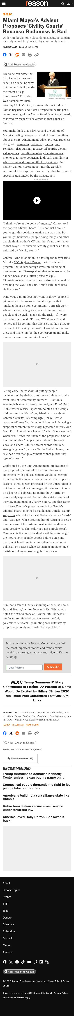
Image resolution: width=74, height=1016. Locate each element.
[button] (70, 3)
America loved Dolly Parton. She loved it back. (33, 819)
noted (6, 614)
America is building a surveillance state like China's (36, 797)
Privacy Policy (53, 981)
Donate (7, 917)
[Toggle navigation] (4, 3)
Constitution (32, 725)
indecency (37, 144)
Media (6, 945)
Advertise (8, 924)
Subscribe (53, 667)
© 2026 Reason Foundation (17, 981)
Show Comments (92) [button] (21, 758)
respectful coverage (31, 119)
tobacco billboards (44, 148)
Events (7, 897)
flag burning (23, 148)
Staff (6, 903)
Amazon (8, 952)
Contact (7, 938)
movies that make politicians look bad (27, 157)
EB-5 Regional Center (27, 262)
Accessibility (39, 981)
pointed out (50, 409)
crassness (23, 144)
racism (49, 144)
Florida (7, 14)
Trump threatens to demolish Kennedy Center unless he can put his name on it (33, 775)
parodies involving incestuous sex (42, 153)
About (6, 883)
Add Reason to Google (20, 64)
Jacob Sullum (10, 46)
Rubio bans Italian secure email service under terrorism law (33, 808)
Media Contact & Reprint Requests (22, 749)
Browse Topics (11, 890)
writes (28, 609)
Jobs (5, 910)
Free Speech (18, 725)
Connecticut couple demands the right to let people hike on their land (36, 786)
